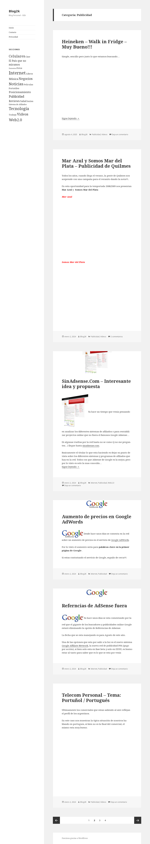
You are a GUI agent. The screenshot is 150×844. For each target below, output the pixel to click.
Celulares (17, 56)
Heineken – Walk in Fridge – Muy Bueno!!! (94, 44)
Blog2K (84, 134)
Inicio (11, 28)
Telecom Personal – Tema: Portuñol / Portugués (91, 697)
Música (13, 79)
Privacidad (13, 37)
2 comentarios (117, 336)
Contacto (12, 32)
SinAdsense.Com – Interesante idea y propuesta (96, 383)
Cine (27, 56)
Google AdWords (120, 539)
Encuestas (12, 68)
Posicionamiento (20, 92)
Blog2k (14, 11)
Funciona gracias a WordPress (75, 838)
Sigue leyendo (71, 118)
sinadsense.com (90, 445)
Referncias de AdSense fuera (94, 605)
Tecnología (19, 108)
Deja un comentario (120, 134)
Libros (29, 73)
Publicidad (16, 96)
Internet (17, 73)
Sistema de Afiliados (18, 104)
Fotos (19, 68)
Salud (23, 101)
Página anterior (56, 820)
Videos (22, 114)
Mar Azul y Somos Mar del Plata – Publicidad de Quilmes (96, 163)
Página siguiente (137, 820)
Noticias (16, 83)
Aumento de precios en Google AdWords (96, 519)
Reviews (14, 101)
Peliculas (28, 84)
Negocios (26, 78)
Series (30, 101)
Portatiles (14, 88)
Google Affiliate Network (75, 645)
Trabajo (13, 114)
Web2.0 (15, 119)
